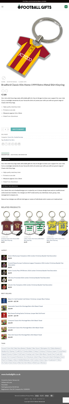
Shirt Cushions (35, 360)
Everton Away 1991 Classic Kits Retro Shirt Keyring (55, 239)
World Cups (36, 363)
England (4, 354)
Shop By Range (12, 82)
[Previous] (1, 228)
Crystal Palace (62, 351)
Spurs (46, 360)
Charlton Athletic (28, 351)
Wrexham (43, 363)
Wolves (30, 363)
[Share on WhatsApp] (3, 144)
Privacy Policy (30, 395)
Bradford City (7, 140)
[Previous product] (6, 90)
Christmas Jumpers (52, 351)
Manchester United (32, 357)
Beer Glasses (36, 348)
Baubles (29, 348)
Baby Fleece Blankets (20, 348)
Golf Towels (22, 354)
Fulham (15, 354)
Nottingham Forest (59, 357)
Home (3, 82)
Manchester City (21, 357)
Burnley (12, 351)
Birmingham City (45, 348)
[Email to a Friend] (12, 144)
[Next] (67, 228)
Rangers (10, 360)
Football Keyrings (18, 137)
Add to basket (18, 129)
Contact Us (40, 399)
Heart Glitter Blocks (41, 354)
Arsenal (4, 348)
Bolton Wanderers (56, 348)
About (27, 399)
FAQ (31, 399)
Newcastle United (47, 357)
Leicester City (5, 357)
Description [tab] (5, 154)
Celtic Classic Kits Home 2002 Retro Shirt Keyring (34, 239)
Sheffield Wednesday (24, 360)
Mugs (40, 357)
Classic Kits (22, 82)
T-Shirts (59, 360)
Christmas (42, 351)
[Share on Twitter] (9, 144)
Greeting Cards (30, 354)
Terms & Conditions (20, 395)
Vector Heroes (13, 363)
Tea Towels (5, 363)
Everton (10, 354)
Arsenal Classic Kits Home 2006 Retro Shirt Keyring (10, 239)
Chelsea (36, 351)
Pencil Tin (4, 360)
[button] (2, 6)
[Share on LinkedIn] (19, 144)
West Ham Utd (22, 363)
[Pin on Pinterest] (15, 144)
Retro (13, 140)
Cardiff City (19, 351)
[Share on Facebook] (6, 144)
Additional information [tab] (19, 154)
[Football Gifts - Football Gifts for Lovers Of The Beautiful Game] (34, 6)
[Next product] (3, 90)
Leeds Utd (59, 354)
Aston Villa (10, 348)
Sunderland (52, 360)
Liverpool (13, 357)
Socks (41, 360)
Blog (34, 399)
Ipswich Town (51, 354)
